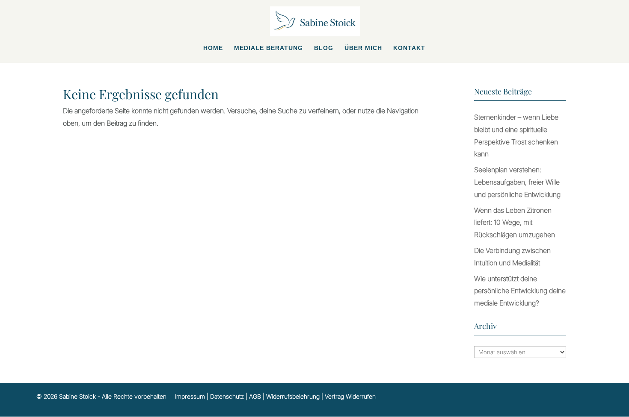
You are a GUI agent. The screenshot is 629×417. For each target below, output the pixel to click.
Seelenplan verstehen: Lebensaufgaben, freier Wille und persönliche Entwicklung (517, 182)
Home (213, 48)
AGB (255, 396)
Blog (323, 48)
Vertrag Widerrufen (350, 396)
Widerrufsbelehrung (293, 396)
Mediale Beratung (268, 48)
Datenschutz (227, 396)
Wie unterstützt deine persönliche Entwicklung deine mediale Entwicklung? (520, 291)
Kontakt (409, 48)
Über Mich (363, 48)
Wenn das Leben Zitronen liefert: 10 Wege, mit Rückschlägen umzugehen (514, 222)
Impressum (190, 396)
